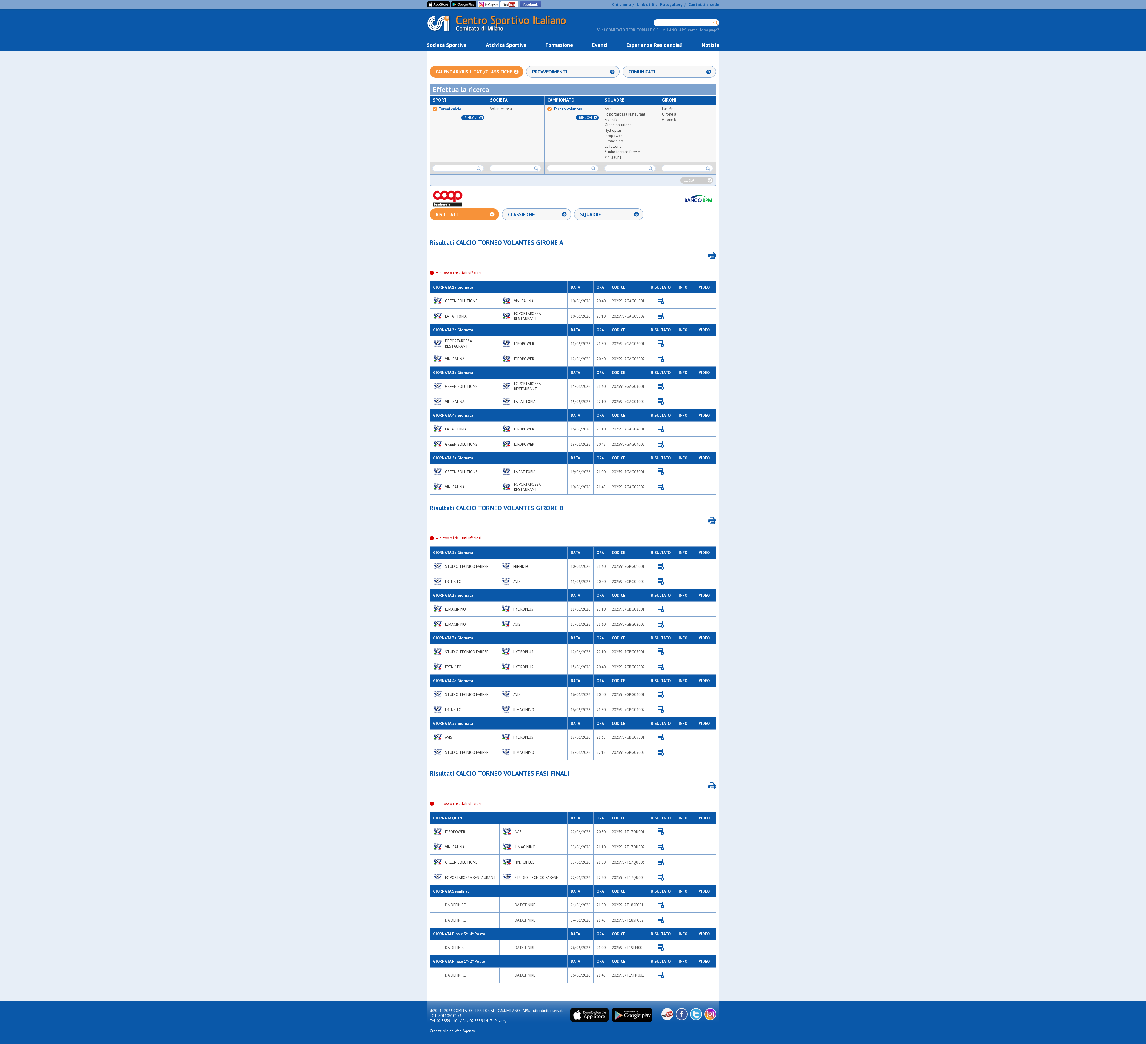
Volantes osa (501, 108)
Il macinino (614, 141)
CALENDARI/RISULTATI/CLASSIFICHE (474, 72)
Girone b (669, 119)
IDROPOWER (524, 343)
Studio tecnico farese (622, 151)
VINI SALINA (524, 301)
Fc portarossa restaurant (625, 114)
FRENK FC (521, 566)
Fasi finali (670, 108)
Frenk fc (611, 119)
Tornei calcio (450, 109)
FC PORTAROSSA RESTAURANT (527, 316)
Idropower (613, 135)
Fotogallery (671, 4)
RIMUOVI (470, 118)
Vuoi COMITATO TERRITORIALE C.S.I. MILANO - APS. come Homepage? (658, 30)
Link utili (645, 4)
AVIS (516, 581)
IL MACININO (455, 609)
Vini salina (613, 157)
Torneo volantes (567, 109)
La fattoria (613, 146)
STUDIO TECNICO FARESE (467, 566)
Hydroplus (613, 130)
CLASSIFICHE (521, 214)
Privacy (500, 1020)
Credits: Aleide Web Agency (452, 1031)
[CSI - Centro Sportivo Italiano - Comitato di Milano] (501, 32)
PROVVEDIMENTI (549, 72)
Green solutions (618, 124)
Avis (608, 108)
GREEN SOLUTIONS (461, 301)
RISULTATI (447, 214)
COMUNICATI (642, 72)
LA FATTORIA (456, 316)
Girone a (669, 114)
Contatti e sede (703, 4)
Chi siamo (621, 4)
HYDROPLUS (523, 609)
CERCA (688, 180)
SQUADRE (590, 214)
